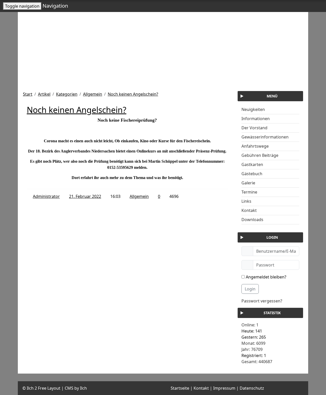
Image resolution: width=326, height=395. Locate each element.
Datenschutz (252, 388)
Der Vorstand (254, 128)
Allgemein (92, 94)
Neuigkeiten (253, 109)
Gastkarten (252, 164)
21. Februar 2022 (85, 196)
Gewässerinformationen (265, 137)
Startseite (180, 388)
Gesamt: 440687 (256, 361)
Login (250, 289)
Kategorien (66, 94)
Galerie (248, 183)
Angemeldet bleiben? (265, 277)
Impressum (224, 388)
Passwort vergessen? (261, 301)
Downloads (252, 219)
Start (27, 94)
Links (246, 201)
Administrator (46, 196)
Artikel (44, 94)
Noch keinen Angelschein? (133, 94)
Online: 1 (250, 325)
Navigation (55, 5)
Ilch (83, 388)
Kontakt (249, 210)
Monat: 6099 (253, 343)
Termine (249, 192)
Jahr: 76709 (252, 349)
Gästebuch (251, 173)
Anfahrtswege (255, 146)
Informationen (255, 118)
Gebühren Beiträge (259, 155)
